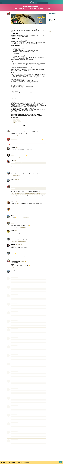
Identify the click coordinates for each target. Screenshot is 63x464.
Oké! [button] (60, 462)
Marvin (13, 162)
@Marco (18, 120)
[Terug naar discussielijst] (1, 3)
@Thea (18, 203)
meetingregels (23, 125)
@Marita (19, 121)
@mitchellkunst (15, 121)
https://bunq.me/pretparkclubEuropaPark (17, 109)
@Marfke (14, 122)
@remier (23, 261)
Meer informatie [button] (26, 462)
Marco (12, 223)
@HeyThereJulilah (25, 217)
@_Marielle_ (14, 120)
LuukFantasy (14, 193)
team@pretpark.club (14, 102)
